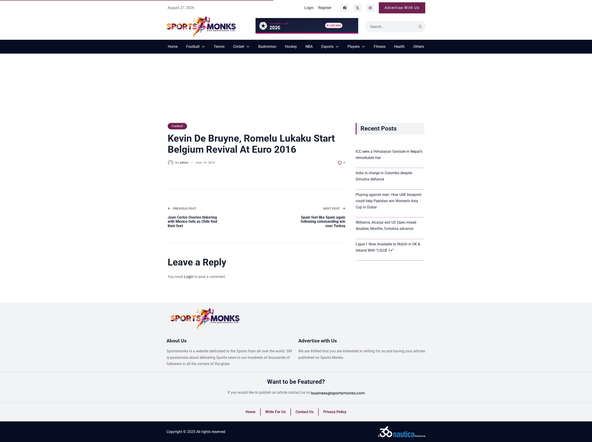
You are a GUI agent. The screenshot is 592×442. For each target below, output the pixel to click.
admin (184, 162)
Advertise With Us (402, 8)
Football (177, 126)
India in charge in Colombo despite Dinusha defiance (384, 176)
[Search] (420, 26)
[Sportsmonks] (207, 26)
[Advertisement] (296, 90)
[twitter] (357, 8)
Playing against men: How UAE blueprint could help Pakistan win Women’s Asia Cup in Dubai (388, 200)
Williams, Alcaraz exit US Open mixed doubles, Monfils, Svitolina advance (386, 225)
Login (188, 276)
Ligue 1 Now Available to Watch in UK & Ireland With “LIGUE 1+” (388, 247)
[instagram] (370, 8)
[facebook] (345, 8)
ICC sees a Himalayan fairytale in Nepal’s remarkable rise (389, 154)
